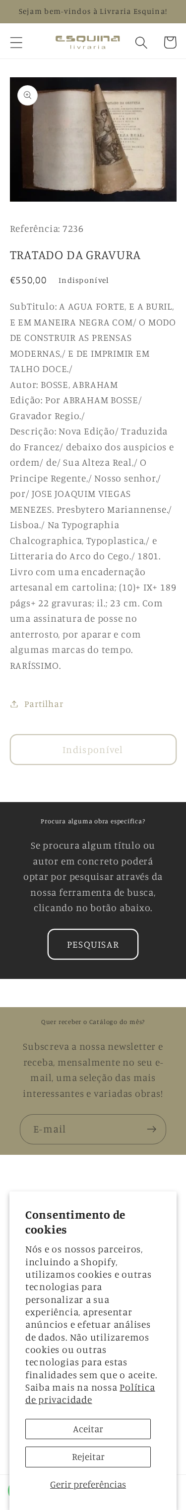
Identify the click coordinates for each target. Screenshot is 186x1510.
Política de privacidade (90, 1393)
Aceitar (88, 1429)
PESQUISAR (93, 944)
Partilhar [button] (43, 703)
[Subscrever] (151, 1129)
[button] (16, 42)
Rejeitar (88, 1456)
